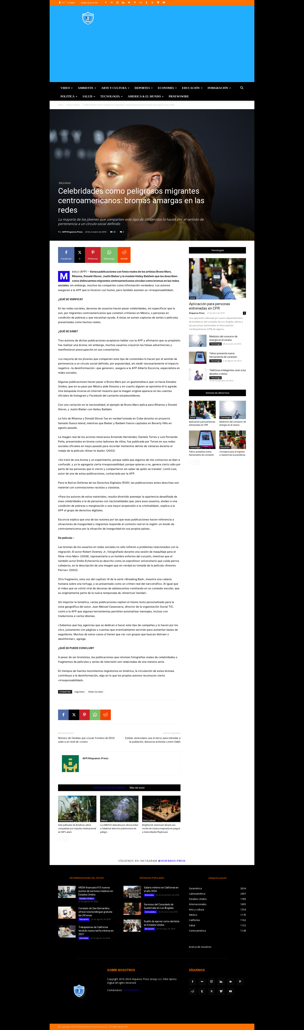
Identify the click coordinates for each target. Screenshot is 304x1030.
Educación (191, 87)
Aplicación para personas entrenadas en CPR (209, 306)
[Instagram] (117, 2)
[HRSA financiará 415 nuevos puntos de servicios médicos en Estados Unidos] (67, 892)
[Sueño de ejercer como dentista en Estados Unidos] (132, 926)
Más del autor (137, 787)
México (104, 820)
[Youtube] (163, 2)
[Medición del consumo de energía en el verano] (198, 341)
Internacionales (66, 820)
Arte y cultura (114, 87)
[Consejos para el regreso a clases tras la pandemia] (232, 439)
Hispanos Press (197, 313)
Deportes (142, 87)
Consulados (150, 912)
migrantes (79, 691)
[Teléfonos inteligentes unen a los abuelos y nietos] (198, 374)
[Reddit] (140, 2)
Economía (166, 87)
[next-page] (66, 839)
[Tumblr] (146, 2)
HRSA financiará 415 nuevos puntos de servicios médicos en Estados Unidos (95, 891)
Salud (87, 96)
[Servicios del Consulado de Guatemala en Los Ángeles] (132, 909)
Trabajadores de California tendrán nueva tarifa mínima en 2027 (96, 931)
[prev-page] (60, 839)
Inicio (60, 104)
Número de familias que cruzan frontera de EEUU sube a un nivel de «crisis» (86, 739)
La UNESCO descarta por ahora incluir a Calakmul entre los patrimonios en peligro (119, 828)
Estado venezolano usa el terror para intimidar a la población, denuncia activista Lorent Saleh (152, 739)
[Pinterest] (134, 2)
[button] (242, 88)
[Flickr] (111, 2)
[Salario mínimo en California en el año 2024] (132, 892)
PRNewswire (179, 96)
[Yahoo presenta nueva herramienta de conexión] (198, 358)
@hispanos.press (172, 860)
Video (65, 87)
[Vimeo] (158, 2)
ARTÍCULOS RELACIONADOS (109, 787)
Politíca (68, 96)
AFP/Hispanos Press (72, 231)
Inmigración (218, 87)
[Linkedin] (123, 2)
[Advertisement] (152, 57)
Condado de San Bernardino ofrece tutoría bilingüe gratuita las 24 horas (95, 912)
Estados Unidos (87, 898)
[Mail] (129, 2)
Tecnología (110, 96)
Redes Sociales (95, 691)
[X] (152, 2)
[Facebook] (105, 2)
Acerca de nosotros (200, 946)
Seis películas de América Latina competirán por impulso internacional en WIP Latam (77, 828)
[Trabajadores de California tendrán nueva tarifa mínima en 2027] (67, 931)
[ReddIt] (105, 715)
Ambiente (85, 87)
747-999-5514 (131, 990)
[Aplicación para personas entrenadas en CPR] (217, 278)
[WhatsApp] (95, 715)
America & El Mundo (144, 96)
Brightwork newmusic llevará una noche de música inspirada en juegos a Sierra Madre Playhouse (161, 828)
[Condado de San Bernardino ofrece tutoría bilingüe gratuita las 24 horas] (67, 913)
